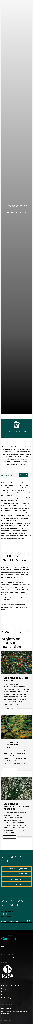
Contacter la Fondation (9, 958)
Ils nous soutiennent (8, 995)
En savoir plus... (9, 708)
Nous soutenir (6, 1008)
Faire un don (23, 474)
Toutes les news (6, 992)
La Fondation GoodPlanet (10, 986)
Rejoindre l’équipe (7, 998)
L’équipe (4, 989)
